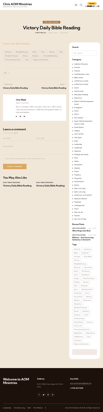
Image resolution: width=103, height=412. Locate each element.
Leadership (78, 144)
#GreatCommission (89, 278)
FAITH (76, 111)
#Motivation (87, 300)
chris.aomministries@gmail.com (81, 383)
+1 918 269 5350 (76, 388)
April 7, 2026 (92, 228)
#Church (76, 260)
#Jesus (76, 289)
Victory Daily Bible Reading (16, 43)
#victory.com (78, 326)
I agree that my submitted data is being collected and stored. (25, 159)
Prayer (76, 171)
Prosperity (78, 178)
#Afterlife (8, 52)
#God (43, 52)
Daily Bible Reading (51, 22)
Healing (77, 131)
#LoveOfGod (78, 296)
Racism (76, 185)
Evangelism (78, 107)
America (77, 67)
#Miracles (89, 296)
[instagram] (53, 395)
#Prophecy (85, 311)
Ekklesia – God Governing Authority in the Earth (83, 238)
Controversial (78, 91)
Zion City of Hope (80, 219)
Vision (76, 209)
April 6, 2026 (92, 235)
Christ (27, 60)
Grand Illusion (79, 127)
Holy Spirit (78, 137)
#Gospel (76, 278)
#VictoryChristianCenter (13, 60)
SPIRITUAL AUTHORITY (83, 195)
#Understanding (79, 318)
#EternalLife (88, 267)
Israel (76, 141)
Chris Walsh (21, 100)
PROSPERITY (79, 182)
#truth (86, 315)
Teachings (77, 202)
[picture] (20, 116)
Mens (76, 158)
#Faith (34, 52)
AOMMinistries (78, 337)
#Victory (89, 322)
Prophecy (77, 175)
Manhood (77, 151)
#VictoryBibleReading (50, 56)
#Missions (77, 300)
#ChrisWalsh (88, 256)
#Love (87, 293)
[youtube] (16, 116)
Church (76, 88)
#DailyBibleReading (22, 52)
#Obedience (78, 304)
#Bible (76, 253)
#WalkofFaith (78, 333)
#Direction (77, 267)
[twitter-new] (44, 395)
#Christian (77, 256)
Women (77, 216)
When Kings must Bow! (81, 231)
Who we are (78, 212)
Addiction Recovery (81, 64)
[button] (76, 5)
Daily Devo (78, 98)
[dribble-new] (48, 395)
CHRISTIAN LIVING (81, 81)
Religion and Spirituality (40, 60)
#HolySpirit (84, 286)
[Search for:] (84, 53)
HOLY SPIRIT (79, 134)
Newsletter (78, 165)
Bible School (78, 78)
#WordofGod (90, 333)
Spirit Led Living (79, 188)
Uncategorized (79, 205)
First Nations (78, 118)
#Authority (87, 249)
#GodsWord (85, 275)
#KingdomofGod (86, 289)
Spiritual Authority (80, 199)
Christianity (77, 340)
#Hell (61, 52)
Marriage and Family (81, 154)
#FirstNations (86, 271)
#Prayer (25, 56)
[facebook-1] (39, 395)
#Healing (76, 282)
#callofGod (85, 253)
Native (76, 161)
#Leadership (78, 293)
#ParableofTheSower (11, 56)
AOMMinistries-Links (81, 74)
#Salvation (35, 56)
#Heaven (52, 52)
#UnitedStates (78, 322)
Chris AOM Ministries (72, 408)
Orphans (77, 168)
